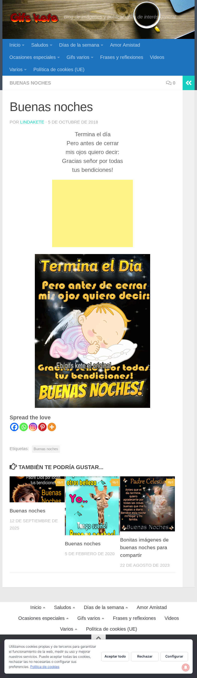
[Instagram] (33, 427)
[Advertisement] (92, 213)
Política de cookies (44, 667)
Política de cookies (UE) (59, 69)
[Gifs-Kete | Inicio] (34, 18)
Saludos (39, 45)
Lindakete (32, 122)
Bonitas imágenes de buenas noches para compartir (144, 547)
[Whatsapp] (23, 427)
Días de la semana (79, 45)
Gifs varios (78, 57)
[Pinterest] (42, 427)
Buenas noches (30, 83)
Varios (16, 69)
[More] (52, 427)
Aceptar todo (115, 656)
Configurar (174, 656)
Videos (157, 57)
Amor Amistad (125, 45)
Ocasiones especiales (32, 57)
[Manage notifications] (186, 667)
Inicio (14, 45)
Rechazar (145, 656)
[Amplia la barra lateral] (189, 83)
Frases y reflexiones (121, 57)
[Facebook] (14, 427)
